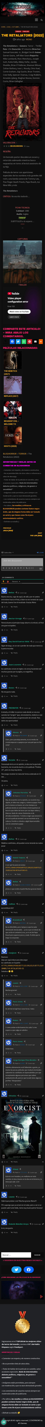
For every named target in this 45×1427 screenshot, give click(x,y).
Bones (22, 1045)
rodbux (23, 923)
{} (29, 568)
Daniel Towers (25, 885)
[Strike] (12, 568)
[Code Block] (23, 568)
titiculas (23, 1172)
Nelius (22, 861)
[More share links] (41, 341)
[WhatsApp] (24, 341)
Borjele (23, 796)
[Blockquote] (20, 568)
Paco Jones (24, 1023)
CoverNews (35, 1420)
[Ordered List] (15, 568)
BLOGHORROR (9, 453)
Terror (18, 31)
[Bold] (3, 568)
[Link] (26, 568)
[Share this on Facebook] (12, 341)
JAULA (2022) (8, 529)
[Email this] (35, 341)
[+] (32, 568)
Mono (29, 39)
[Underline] (9, 568)
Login (41, 552)
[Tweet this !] (18, 341)
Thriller (26, 31)
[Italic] (6, 568)
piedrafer (23, 735)
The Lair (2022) (36, 534)
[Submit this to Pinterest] (29, 341)
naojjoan (23, 986)
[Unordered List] (17, 568)
